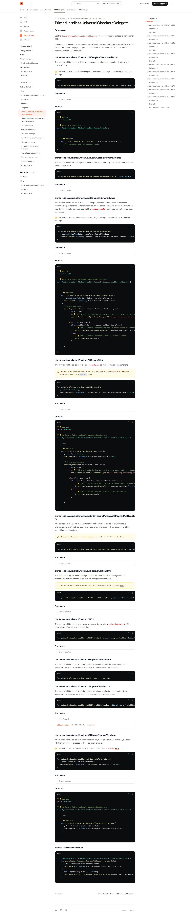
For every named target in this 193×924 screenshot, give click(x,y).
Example (152, 32)
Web (25, 17)
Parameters (153, 29)
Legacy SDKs (29, 35)
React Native (29, 31)
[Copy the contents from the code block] (129, 80)
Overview (149, 21)
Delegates (101, 18)
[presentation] (160, 62)
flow (124, 372)
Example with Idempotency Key (160, 107)
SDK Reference (59, 10)
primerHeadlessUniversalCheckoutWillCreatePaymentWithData (161, 97)
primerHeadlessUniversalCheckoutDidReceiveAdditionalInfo (161, 72)
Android (27, 26)
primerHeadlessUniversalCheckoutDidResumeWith (161, 54)
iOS (25, 22)
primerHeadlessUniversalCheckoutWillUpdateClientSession (161, 86)
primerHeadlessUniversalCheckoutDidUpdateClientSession (161, 90)
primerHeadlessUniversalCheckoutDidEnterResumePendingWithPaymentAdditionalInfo (161, 64)
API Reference (45, 10)
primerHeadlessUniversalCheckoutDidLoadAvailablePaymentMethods (161, 36)
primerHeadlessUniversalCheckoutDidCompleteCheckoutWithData (161, 25)
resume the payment (119, 365)
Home (22, 10)
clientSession (63, 725)
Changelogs (83, 10)
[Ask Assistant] (132, 80)
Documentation (32, 10)
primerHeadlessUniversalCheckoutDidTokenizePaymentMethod (161, 43)
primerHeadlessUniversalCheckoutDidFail (161, 79)
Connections (72, 10)
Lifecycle (27, 40)
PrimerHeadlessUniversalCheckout (82, 18)
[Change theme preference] (171, 3)
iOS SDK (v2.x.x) (61, 18)
